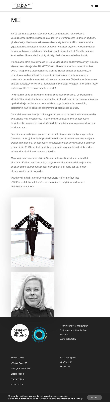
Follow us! (65, 366)
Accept (94, 397)
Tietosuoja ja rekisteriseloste (74, 330)
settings (79, 399)
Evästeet (64, 334)
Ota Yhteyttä (66, 362)
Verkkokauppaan (68, 357)
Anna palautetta (68, 339)
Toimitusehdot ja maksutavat (74, 325)
